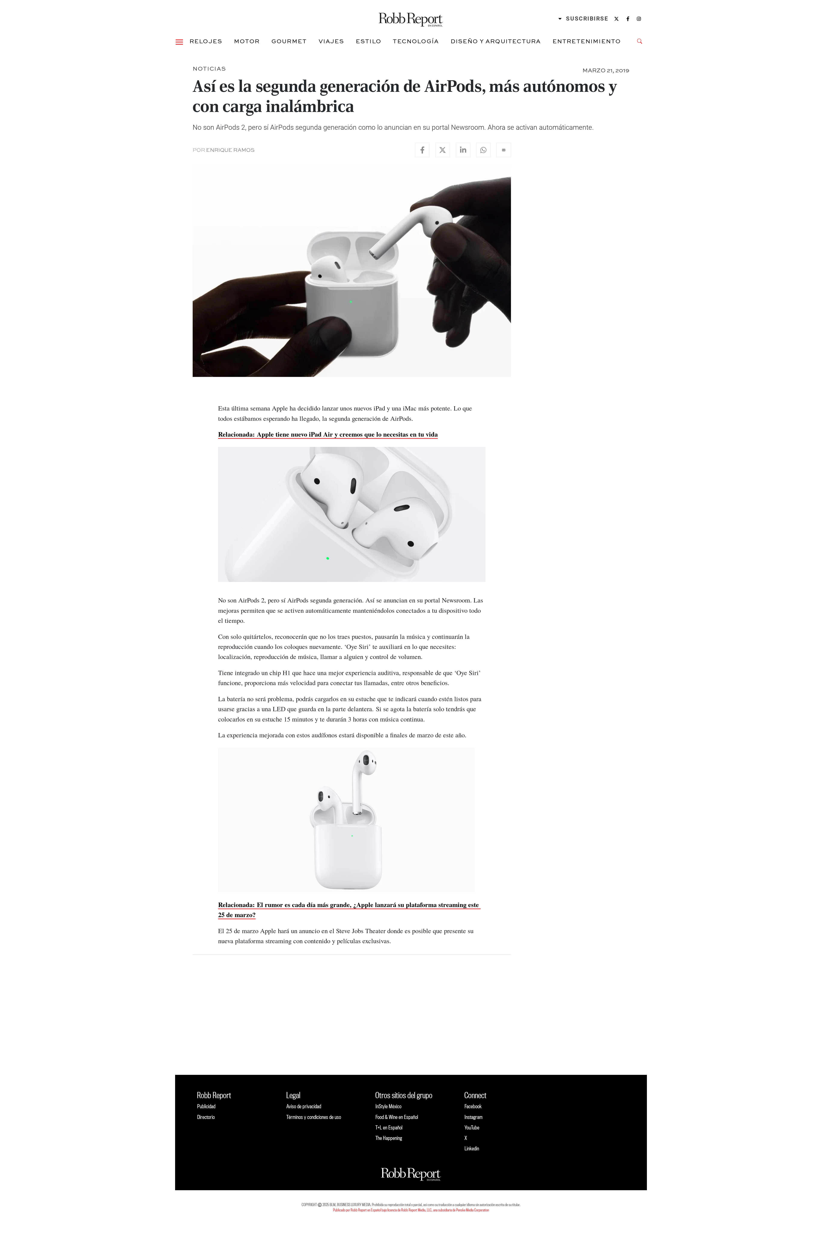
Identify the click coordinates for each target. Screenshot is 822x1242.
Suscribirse (587, 18)
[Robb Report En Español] (411, 19)
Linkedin (472, 1148)
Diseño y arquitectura (496, 41)
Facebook (473, 1106)
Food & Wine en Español (396, 1117)
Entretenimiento (586, 41)
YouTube (472, 1127)
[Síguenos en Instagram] (639, 19)
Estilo (368, 41)
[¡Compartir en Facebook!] (422, 150)
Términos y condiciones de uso (313, 1117)
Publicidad (206, 1106)
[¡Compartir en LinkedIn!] (463, 150)
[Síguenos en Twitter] (616, 19)
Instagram (473, 1117)
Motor (247, 41)
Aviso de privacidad (303, 1106)
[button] (179, 41)
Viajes (331, 41)
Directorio (206, 1117)
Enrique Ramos (230, 150)
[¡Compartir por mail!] (503, 150)
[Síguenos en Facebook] (627, 19)
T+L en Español (388, 1127)
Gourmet (289, 41)
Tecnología (416, 41)
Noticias (209, 68)
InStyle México (388, 1106)
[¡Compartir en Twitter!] (442, 150)
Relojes (205, 41)
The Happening (388, 1138)
